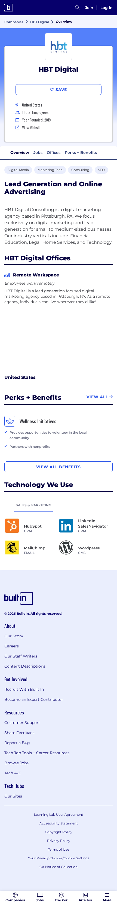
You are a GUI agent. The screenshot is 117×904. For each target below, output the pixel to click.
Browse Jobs (16, 762)
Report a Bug (17, 742)
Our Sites (13, 796)
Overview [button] (19, 152)
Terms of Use (58, 849)
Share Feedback (19, 732)
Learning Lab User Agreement (58, 814)
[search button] (77, 7)
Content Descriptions (24, 666)
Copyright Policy (58, 832)
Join (89, 7)
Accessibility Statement (58, 823)
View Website (32, 127)
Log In (106, 7)
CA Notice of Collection (58, 867)
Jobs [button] (37, 152)
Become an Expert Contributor (33, 699)
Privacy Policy (58, 841)
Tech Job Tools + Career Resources (36, 752)
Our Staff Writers (20, 656)
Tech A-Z (12, 773)
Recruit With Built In (24, 689)
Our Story (13, 636)
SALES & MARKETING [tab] (33, 505)
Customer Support (22, 722)
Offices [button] (53, 152)
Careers (11, 646)
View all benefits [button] (58, 466)
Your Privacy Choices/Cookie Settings (58, 858)
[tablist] (58, 505)
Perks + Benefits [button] (81, 152)
